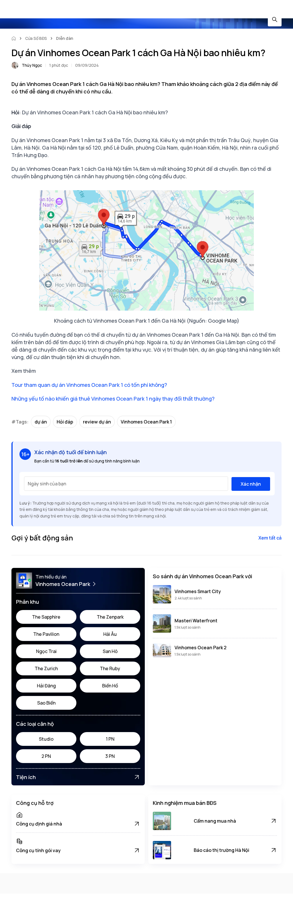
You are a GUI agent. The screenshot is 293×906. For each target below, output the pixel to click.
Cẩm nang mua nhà (215, 821)
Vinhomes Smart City (198, 591)
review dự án (97, 422)
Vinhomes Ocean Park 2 (201, 647)
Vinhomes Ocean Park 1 (146, 422)
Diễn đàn (64, 38)
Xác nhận (251, 484)
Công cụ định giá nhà (39, 824)
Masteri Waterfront (196, 620)
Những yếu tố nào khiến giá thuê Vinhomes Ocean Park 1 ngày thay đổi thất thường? (113, 398)
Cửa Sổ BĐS (36, 38)
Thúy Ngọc (32, 65)
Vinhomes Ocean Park (62, 584)
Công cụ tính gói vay (38, 850)
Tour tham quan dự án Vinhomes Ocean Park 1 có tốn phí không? (89, 384)
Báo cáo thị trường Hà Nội (221, 850)
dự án (41, 422)
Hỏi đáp (65, 422)
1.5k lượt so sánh (188, 627)
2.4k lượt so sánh (188, 598)
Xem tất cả (270, 538)
